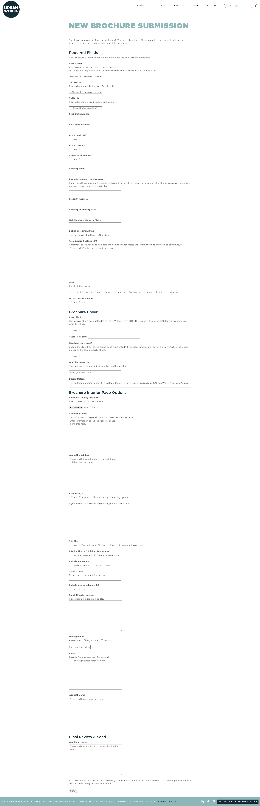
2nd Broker (75, 82)
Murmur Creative (167, 801)
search (256, 5)
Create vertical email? (80, 155)
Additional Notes (78, 742)
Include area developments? (84, 585)
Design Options (77, 379)
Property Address (78, 199)
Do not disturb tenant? (81, 298)
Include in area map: (80, 561)
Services (178, 6)
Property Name (77, 168)
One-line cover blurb (80, 362)
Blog (196, 6)
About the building (79, 455)
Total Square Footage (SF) (83, 241)
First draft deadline (79, 114)
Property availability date (82, 209)
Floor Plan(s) (76, 493)
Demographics (76, 636)
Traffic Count (76, 571)
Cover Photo (75, 317)
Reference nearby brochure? (84, 397)
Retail (72, 653)
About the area (77, 695)
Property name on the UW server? (87, 179)
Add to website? (77, 135)
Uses (71, 282)
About (141, 6)
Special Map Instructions (82, 595)
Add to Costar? (77, 145)
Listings (159, 6)
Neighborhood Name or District (85, 220)
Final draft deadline (79, 124)
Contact (212, 6)
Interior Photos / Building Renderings (89, 551)
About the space (78, 413)
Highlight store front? (80, 343)
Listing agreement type (81, 231)
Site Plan (73, 541)
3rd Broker (74, 98)
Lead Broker (75, 63)
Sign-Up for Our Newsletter (239, 801)
